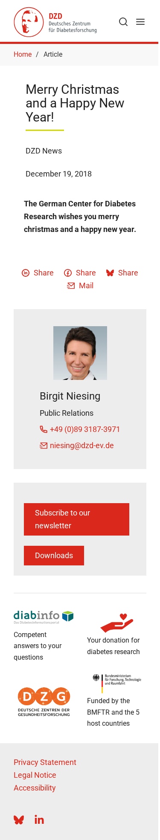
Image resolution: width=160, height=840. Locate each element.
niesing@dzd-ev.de (82, 445)
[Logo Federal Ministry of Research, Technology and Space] (117, 684)
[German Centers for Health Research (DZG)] (43, 701)
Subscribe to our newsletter (62, 519)
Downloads (54, 555)
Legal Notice (35, 774)
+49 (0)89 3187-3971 (85, 429)
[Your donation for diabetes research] (117, 623)
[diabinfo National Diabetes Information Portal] (43, 617)
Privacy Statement (45, 762)
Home (23, 54)
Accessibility (35, 787)
